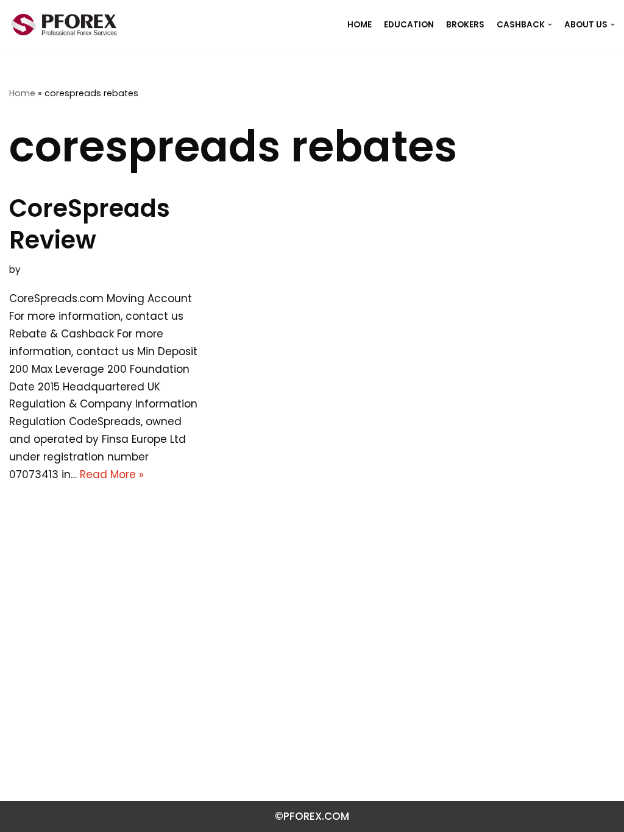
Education (409, 24)
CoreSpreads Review (89, 224)
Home (22, 93)
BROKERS (465, 24)
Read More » (112, 474)
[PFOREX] (64, 24)
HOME (359, 24)
